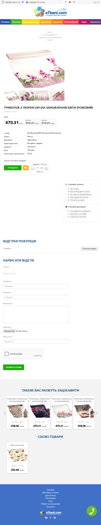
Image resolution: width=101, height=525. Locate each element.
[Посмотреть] (11, 96)
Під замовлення (31, 21)
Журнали (57, 21)
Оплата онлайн (77, 200)
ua (95, 2)
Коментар (8, 303)
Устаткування (71, 21)
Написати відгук (89, 248)
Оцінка (6, 266)
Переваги (7, 281)
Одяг (84, 21)
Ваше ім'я (7, 336)
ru (98, 2)
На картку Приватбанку (81, 194)
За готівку (74, 188)
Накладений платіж (79, 197)
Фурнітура (46, 21)
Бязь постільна (17, 445)
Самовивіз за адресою (80, 210)
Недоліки (7, 292)
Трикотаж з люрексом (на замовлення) (17, 400)
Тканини (16, 21)
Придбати (13, 167)
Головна (5, 21)
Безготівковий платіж (80, 191)
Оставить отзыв (13, 367)
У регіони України (78, 216)
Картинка (7, 327)
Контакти (95, 21)
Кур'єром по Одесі (78, 213)
